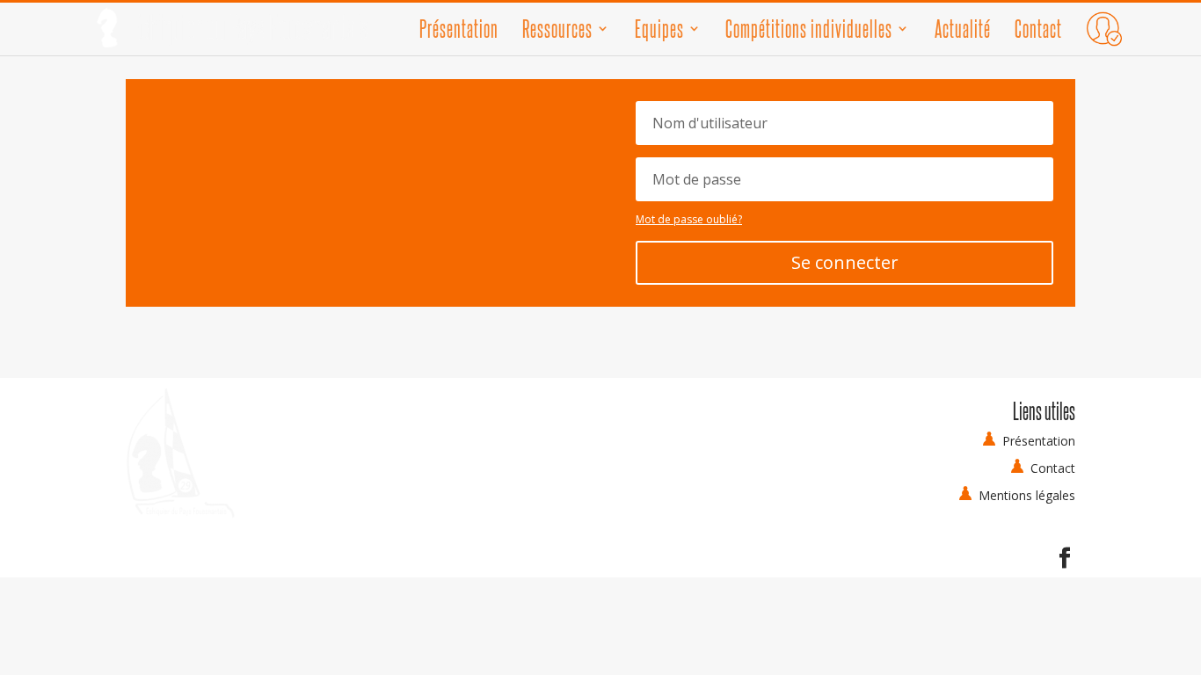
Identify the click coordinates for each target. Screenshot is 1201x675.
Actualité (963, 31)
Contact (1038, 31)
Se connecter (845, 262)
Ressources (557, 31)
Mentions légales (1027, 495)
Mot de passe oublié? (689, 219)
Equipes (659, 31)
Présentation (459, 31)
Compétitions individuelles (808, 31)
